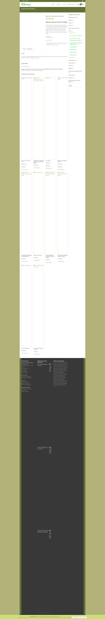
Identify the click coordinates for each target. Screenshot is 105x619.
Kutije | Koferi (71, 75)
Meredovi (70, 68)
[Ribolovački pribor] (25, 4)
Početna (52, 4)
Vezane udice (71, 32)
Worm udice (71, 57)
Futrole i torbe (71, 63)
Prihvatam (73, 617)
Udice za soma (72, 49)
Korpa (64, 4)
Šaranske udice (72, 46)
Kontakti (77, 4)
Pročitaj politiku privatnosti (81, 617)
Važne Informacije (70, 4)
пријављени (29, 70)
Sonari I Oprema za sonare (73, 28)
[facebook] (82, 1)
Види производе (24, 169)
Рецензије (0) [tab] (29, 48)
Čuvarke (70, 65)
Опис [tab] (24, 48)
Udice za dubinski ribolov (74, 38)
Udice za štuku (72, 52)
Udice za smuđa (55, 44)
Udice (63, 43)
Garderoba (71, 77)
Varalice (70, 25)
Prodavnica (58, 4)
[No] (103, 616)
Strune (70, 22)
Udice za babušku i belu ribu (75, 40)
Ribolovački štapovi (72, 17)
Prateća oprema (72, 60)
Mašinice (70, 20)
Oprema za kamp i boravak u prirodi (75, 71)
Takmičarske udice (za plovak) (74, 35)
